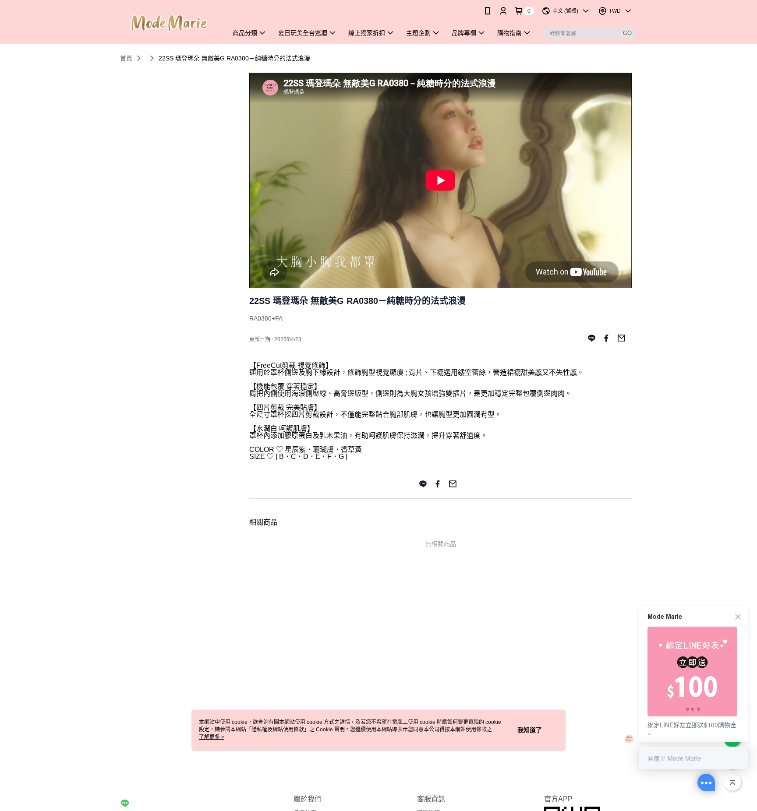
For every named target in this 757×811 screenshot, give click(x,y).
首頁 (126, 58)
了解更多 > (211, 737)
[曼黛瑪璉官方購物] (168, 23)
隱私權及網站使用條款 (277, 729)
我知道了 (529, 729)
